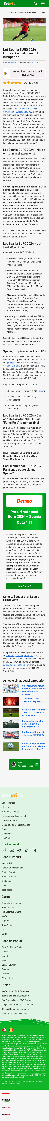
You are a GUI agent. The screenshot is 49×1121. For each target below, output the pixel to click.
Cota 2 (5, 885)
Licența (5, 807)
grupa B (10, 363)
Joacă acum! (24, 586)
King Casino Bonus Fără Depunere (18, 1004)
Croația (6, 366)
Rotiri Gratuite (8, 907)
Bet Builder (7, 890)
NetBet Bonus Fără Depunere (15, 991)
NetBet (5, 916)
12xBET (5, 974)
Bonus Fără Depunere (12, 903)
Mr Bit (4, 934)
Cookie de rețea (9, 820)
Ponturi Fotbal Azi (10, 876)
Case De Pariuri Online (12, 947)
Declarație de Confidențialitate (16, 825)
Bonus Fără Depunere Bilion (15, 1013)
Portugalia (28, 656)
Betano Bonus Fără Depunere (15, 996)
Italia (37, 363)
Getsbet (5, 969)
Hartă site (6, 838)
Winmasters (7, 978)
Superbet (6, 921)
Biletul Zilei (7, 881)
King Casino (7, 925)
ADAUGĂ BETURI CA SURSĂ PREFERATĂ (27, 73)
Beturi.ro (5, 1035)
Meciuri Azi (7, 863)
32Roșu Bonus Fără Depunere (16, 1009)
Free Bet (6, 952)
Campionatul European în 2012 (17, 112)
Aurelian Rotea (11, 62)
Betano (5, 960)
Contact (5, 829)
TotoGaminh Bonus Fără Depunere (18, 1000)
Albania (16, 366)
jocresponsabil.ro (19, 1077)
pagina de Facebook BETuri (16, 665)
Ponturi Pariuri (8, 872)
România (10, 656)
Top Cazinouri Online (11, 912)
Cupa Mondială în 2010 (24, 109)
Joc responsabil (9, 803)
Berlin (41, 391)
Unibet (5, 956)
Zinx (4, 929)
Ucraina (19, 656)
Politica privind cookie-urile (14, 816)
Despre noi (7, 834)
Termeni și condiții (10, 812)
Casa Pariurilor (9, 965)
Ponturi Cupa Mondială (12, 868)
